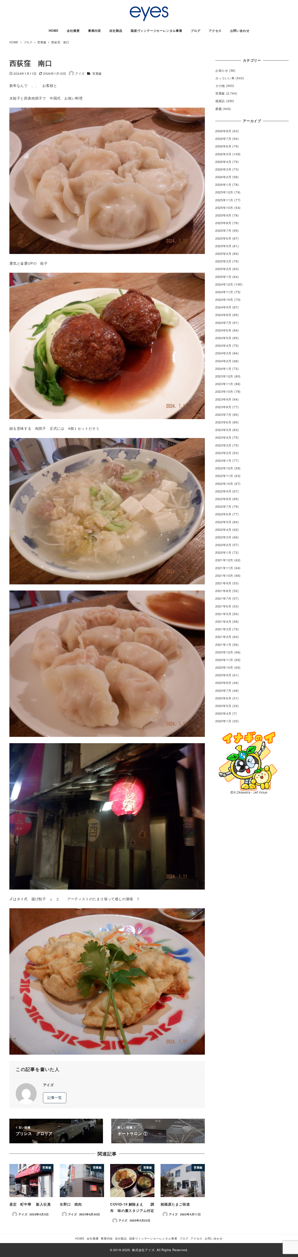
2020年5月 (223, 706)
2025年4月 (223, 253)
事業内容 (107, 1238)
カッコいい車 (225, 78)
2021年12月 (224, 560)
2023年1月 (223, 460)
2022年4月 (223, 529)
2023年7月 (223, 414)
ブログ (183, 1238)
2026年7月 (223, 138)
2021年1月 (223, 644)
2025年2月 (223, 269)
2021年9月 (223, 583)
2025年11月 (224, 200)
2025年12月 (224, 192)
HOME (79, 1238)
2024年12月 (224, 284)
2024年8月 (223, 315)
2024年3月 (223, 353)
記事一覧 (54, 1097)
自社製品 (121, 1238)
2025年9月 (223, 215)
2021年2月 (223, 636)
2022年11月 (224, 476)
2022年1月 (223, 552)
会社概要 (93, 1238)
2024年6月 (223, 330)
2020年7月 (223, 690)
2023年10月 (224, 391)
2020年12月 (224, 652)
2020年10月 (224, 667)
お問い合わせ (214, 1238)
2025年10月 (224, 207)
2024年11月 (224, 292)
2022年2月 (223, 545)
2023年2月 (223, 453)
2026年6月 (223, 146)
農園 (218, 109)
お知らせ (221, 70)
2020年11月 (224, 660)
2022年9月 (223, 491)
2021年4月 (223, 621)
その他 (220, 85)
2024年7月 (223, 322)
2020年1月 (223, 721)
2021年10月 (224, 575)
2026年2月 (223, 177)
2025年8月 (223, 223)
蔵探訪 (220, 101)
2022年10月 (224, 483)
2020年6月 (223, 698)
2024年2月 (223, 361)
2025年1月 (223, 276)
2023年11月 (224, 384)
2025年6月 (223, 238)
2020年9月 (223, 675)
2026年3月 (223, 169)
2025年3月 (223, 261)
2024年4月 (223, 345)
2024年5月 (223, 338)
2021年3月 (223, 629)
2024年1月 (223, 368)
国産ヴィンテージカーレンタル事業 (153, 1238)
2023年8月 (223, 407)
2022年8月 (223, 499)
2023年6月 (223, 422)
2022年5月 (223, 522)
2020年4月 (223, 713)
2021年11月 (224, 568)
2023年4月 (223, 437)
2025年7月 (223, 230)
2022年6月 (223, 514)
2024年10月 (224, 299)
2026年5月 (223, 154)
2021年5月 (223, 614)
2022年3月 (223, 537)
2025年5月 (223, 246)
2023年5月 (223, 430)
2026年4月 (223, 161)
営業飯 (97, 73)
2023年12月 (224, 376)
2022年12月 (224, 468)
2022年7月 (223, 506)
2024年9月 (223, 307)
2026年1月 (223, 184)
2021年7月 (223, 598)
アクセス (196, 1238)
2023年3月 (223, 445)
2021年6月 (223, 606)
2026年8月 (223, 131)
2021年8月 (223, 591)
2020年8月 (223, 682)
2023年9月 (223, 399)
